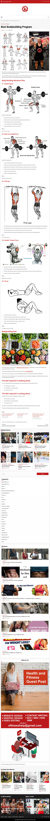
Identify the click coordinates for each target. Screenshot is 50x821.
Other (3, 519)
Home (2, 816)
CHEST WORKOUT (5, 493)
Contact (9, 816)
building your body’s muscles (23, 367)
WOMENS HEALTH (5, 537)
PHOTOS (3, 521)
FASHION (3, 499)
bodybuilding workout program (21, 422)
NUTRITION (20, 444)
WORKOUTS (4, 444)
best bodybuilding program (9, 422)
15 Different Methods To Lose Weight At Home (25, 626)
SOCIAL (3, 526)
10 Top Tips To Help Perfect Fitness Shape (31, 777)
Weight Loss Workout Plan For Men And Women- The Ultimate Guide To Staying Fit (25, 590)
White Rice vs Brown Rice (43, 425)
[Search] (48, 17)
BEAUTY (3, 486)
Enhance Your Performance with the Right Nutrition (41, 457)
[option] (12, 807)
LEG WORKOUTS (5, 508)
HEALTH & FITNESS (5, 506)
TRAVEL (3, 530)
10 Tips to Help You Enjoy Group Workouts (8, 437)
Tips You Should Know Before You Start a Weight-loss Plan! (25, 608)
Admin (3, 30)
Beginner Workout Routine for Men (25, 457)
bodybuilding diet (29, 371)
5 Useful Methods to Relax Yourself (6, 777)
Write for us (21, 816)
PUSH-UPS (4, 523)
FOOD (3, 501)
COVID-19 (4, 495)
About (5, 816)
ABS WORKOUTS (5, 482)
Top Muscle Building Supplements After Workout (25, 437)
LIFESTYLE (4, 510)
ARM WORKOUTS (5, 484)
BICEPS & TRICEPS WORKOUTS (8, 490)
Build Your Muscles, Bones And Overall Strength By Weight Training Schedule (38, 415)
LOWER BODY (4, 512)
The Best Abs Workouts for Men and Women (8, 457)
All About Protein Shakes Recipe (8, 425)
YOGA (3, 541)
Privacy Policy (15, 816)
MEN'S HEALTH (5, 515)
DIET (3, 497)
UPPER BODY (4, 532)
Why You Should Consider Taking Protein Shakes (41, 437)
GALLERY (3, 504)
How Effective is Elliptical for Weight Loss (25, 644)
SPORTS (3, 528)
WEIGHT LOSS (4, 534)
